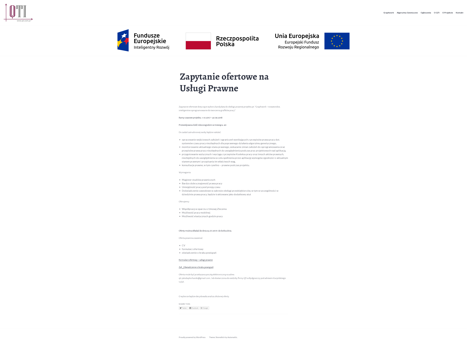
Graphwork (388, 12)
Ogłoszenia (426, 12)
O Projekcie (447, 12)
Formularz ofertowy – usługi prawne (196, 260)
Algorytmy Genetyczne (407, 12)
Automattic (232, 337)
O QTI (436, 12)
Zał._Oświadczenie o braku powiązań (196, 267)
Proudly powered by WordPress (192, 337)
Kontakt (459, 12)
